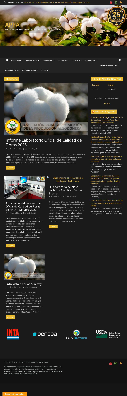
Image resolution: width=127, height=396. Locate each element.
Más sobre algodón (105, 111)
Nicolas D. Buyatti (31, 149)
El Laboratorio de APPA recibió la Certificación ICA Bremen (65, 190)
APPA (12, 24)
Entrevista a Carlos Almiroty (24, 284)
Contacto (44, 70)
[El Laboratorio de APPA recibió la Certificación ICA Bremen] (67, 177)
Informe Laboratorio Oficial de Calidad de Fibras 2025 (44, 142)
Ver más (107, 103)
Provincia (76, 60)
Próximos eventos (12, 70)
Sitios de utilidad (29, 70)
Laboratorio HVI (32, 60)
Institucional (16, 60)
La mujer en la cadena (108, 65)
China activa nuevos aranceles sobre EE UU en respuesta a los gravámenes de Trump (107, 203)
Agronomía (48, 60)
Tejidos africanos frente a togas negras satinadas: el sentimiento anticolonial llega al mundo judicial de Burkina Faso (107, 139)
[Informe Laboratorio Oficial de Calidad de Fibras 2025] (46, 84)
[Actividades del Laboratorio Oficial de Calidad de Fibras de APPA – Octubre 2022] (24, 177)
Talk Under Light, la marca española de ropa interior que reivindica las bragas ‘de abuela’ (106, 159)
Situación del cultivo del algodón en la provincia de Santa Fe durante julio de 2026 (56, 2)
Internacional (90, 60)
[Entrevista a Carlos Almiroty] (24, 255)
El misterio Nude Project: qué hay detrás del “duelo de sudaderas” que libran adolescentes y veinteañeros (107, 120)
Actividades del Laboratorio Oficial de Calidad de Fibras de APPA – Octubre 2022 (23, 206)
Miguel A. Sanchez (71, 197)
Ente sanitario (62, 60)
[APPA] (6, 60)
